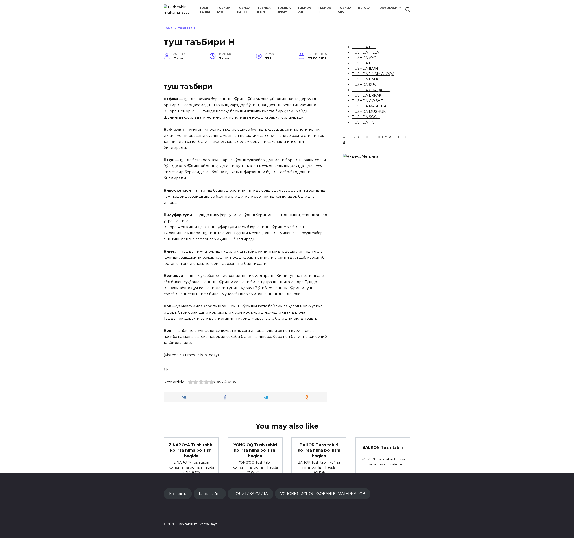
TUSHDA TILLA (365, 52)
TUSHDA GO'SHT (367, 101)
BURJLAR (365, 7)
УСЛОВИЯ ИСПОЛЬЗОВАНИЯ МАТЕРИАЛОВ (322, 493)
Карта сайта (210, 493)
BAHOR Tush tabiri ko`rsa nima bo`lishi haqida (319, 450)
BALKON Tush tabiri (382, 447)
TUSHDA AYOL (365, 58)
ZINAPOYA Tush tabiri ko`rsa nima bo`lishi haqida (191, 450)
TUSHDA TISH (365, 122)
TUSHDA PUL (364, 47)
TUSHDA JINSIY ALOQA (373, 74)
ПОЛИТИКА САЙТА (250, 493)
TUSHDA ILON (365, 68)
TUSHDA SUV (364, 84)
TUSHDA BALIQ (366, 79)
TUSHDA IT (362, 63)
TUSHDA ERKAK (366, 95)
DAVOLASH (388, 7)
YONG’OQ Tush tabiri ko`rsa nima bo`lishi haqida (255, 450)
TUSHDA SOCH (366, 117)
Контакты (178, 493)
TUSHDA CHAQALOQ (371, 90)
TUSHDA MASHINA (369, 106)
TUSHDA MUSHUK (369, 111)
